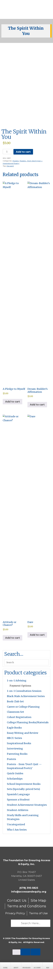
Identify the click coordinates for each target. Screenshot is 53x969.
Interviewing (15, 748)
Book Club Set (15, 701)
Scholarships (15, 778)
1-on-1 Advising (16, 680)
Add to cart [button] (12, 401)
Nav (47, 968)
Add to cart (23, 151)
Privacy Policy (15, 913)
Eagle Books (14, 727)
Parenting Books (17, 753)
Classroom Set (15, 711)
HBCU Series (14, 738)
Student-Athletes (17, 810)
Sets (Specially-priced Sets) (23, 789)
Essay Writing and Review (22, 732)
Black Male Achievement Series (26, 696)
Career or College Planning (23, 706)
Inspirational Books (19, 743)
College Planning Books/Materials (28, 722)
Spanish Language (18, 794)
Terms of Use (38, 913)
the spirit (10, 166)
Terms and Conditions (26, 906)
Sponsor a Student (18, 799)
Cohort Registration (19, 717)
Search (7, 923)
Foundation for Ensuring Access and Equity (26, 9)
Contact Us (16, 900)
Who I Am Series (17, 829)
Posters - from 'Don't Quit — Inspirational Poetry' (24, 766)
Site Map (38, 900)
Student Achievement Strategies (27, 804)
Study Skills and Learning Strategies (23, 817)
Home (5, 968)
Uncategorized (16, 824)
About (16, 968)
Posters (16, 161)
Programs (26, 968)
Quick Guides (15, 773)
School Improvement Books (23, 783)
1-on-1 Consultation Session (24, 690)
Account (37, 968)
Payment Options (20, 685)
